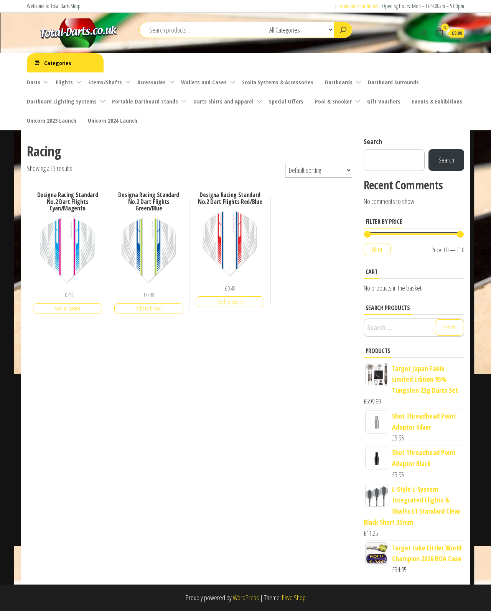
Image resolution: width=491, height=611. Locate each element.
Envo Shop (294, 597)
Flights (64, 82)
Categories (57, 63)
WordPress (246, 597)
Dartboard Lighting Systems (62, 101)
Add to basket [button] (67, 308)
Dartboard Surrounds (393, 82)
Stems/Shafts (105, 82)
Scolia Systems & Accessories (277, 82)
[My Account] (424, 32)
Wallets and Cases (204, 82)
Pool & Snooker (333, 101)
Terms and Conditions (358, 6)
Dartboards (339, 82)
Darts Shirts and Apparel (223, 101)
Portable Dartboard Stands (145, 101)
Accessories (151, 82)
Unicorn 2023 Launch (51, 120)
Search (373, 141)
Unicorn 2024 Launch (112, 120)
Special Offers (286, 101)
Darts (33, 82)
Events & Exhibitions (437, 101)
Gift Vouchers (383, 101)
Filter (377, 249)
